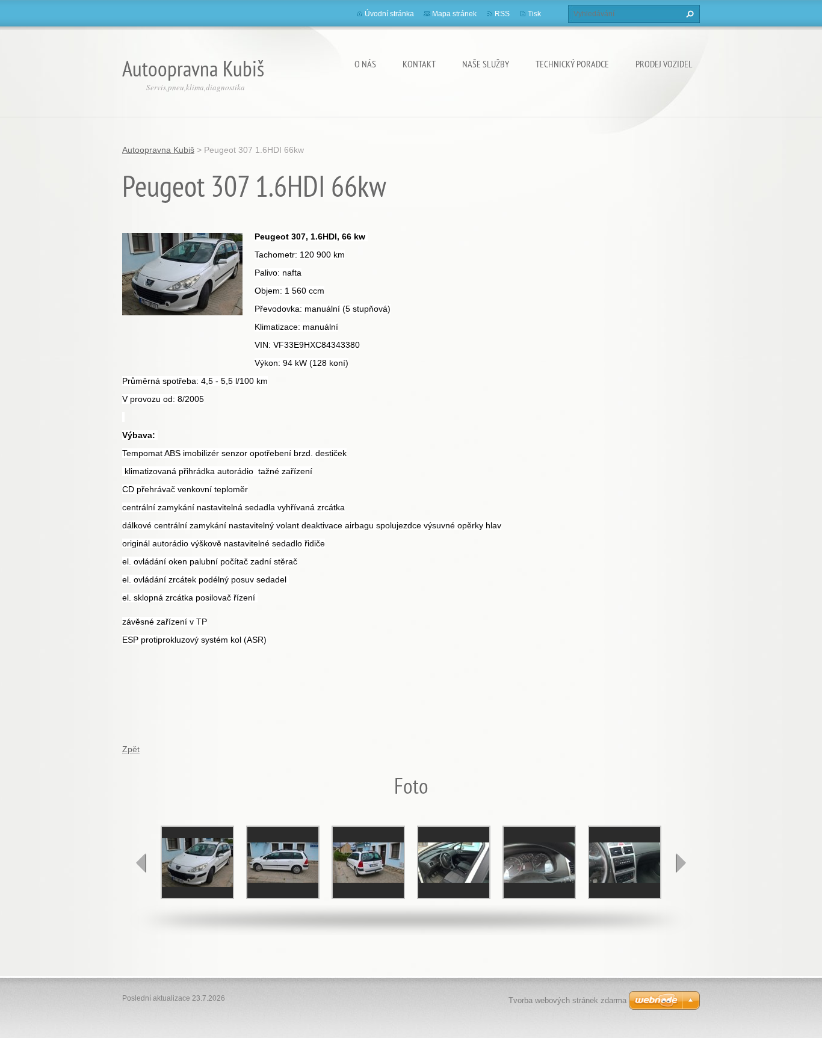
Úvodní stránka (389, 14)
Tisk (534, 14)
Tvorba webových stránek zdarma (567, 1000)
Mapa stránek (454, 14)
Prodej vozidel (664, 64)
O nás (365, 64)
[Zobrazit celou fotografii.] (197, 862)
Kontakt (419, 64)
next (681, 863)
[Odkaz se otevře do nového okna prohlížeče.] (182, 273)
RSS (502, 14)
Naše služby (485, 64)
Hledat (688, 14)
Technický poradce (572, 64)
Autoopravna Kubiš (158, 150)
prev (141, 863)
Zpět (131, 749)
